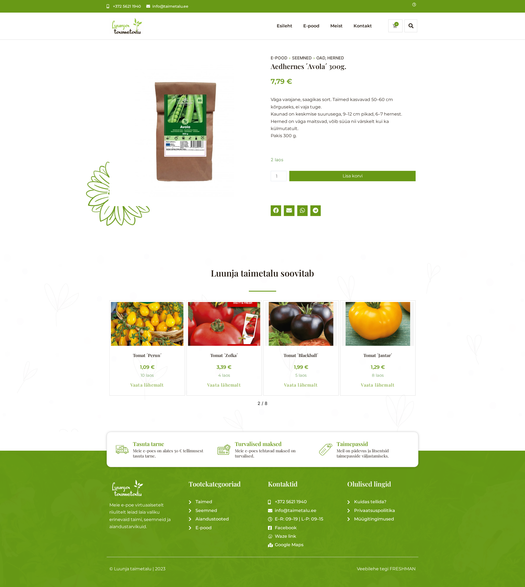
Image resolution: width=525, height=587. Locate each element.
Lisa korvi (353, 176)
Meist (336, 25)
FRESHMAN (403, 568)
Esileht (284, 25)
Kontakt (363, 25)
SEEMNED (302, 58)
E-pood (311, 25)
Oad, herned (330, 58)
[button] (276, 210)
